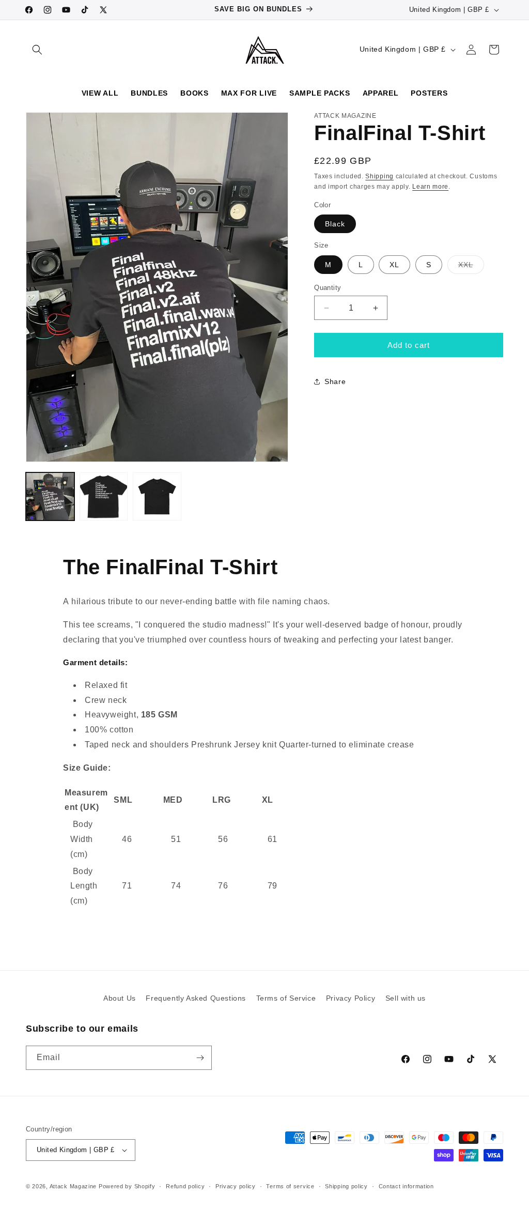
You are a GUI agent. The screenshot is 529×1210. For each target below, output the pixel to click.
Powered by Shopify (127, 1186)
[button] (37, 49)
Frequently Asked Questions (196, 998)
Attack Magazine (73, 1186)
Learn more (430, 186)
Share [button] (335, 381)
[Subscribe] (200, 1058)
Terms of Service (286, 998)
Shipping (379, 176)
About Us (119, 998)
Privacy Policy (350, 998)
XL (394, 265)
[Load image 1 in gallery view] (50, 496)
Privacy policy (235, 1186)
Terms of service (290, 1186)
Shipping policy (346, 1186)
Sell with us (405, 998)
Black (335, 224)
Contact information (406, 1186)
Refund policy (185, 1186)
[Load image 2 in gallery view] (104, 496)
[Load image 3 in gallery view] (157, 496)
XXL (471, 267)
